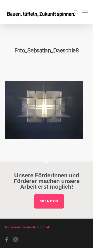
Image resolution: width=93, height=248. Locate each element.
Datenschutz (30, 227)
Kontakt (45, 227)
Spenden (49, 201)
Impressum (13, 227)
